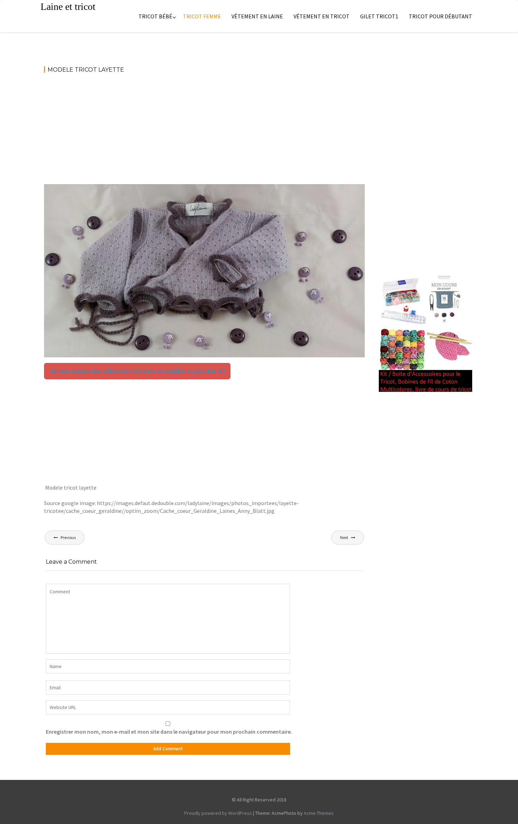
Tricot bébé (155, 16)
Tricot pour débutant (440, 16)
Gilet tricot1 (379, 16)
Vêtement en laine (257, 16)
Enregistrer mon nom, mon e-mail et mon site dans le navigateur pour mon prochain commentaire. (169, 731)
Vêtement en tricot (322, 16)
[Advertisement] (204, 132)
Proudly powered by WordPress (218, 813)
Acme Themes (319, 813)
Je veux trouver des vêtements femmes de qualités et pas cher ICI (137, 371)
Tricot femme (202, 16)
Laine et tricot (68, 6)
